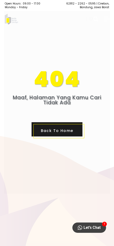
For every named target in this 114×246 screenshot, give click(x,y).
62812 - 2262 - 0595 (81, 4)
